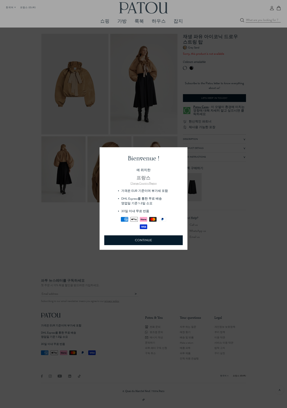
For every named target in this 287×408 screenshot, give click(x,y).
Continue (143, 240)
